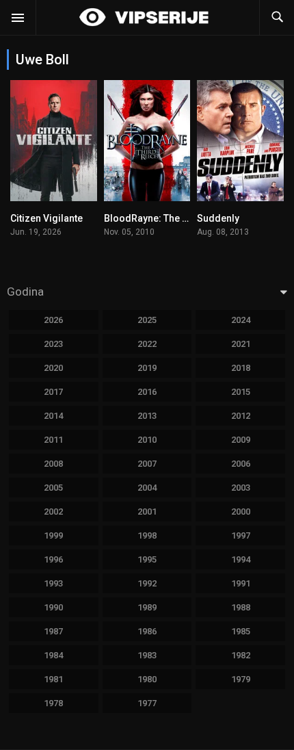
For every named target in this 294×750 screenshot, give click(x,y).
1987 (53, 631)
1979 (240, 679)
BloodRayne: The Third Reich (168, 218)
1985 (240, 631)
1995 (147, 559)
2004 (147, 487)
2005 (53, 487)
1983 (147, 655)
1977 (147, 703)
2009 (240, 440)
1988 (240, 607)
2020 (53, 368)
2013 (147, 416)
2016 (147, 392)
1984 (53, 655)
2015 (240, 392)
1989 (147, 607)
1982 (240, 655)
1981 (53, 679)
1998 (147, 535)
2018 (240, 368)
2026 (53, 320)
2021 (240, 344)
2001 (147, 511)
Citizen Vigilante (46, 218)
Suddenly (218, 218)
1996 (53, 559)
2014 (53, 416)
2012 (240, 416)
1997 (240, 535)
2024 (240, 320)
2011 (53, 440)
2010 (147, 440)
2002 (53, 511)
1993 (53, 583)
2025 (147, 320)
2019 (147, 368)
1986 (147, 631)
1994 (240, 559)
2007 (147, 463)
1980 (147, 679)
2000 (240, 511)
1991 (240, 583)
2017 (53, 392)
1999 (53, 535)
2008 (53, 463)
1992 (147, 583)
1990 (53, 607)
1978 (53, 703)
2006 (240, 463)
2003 (240, 487)
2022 (147, 344)
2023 (53, 344)
